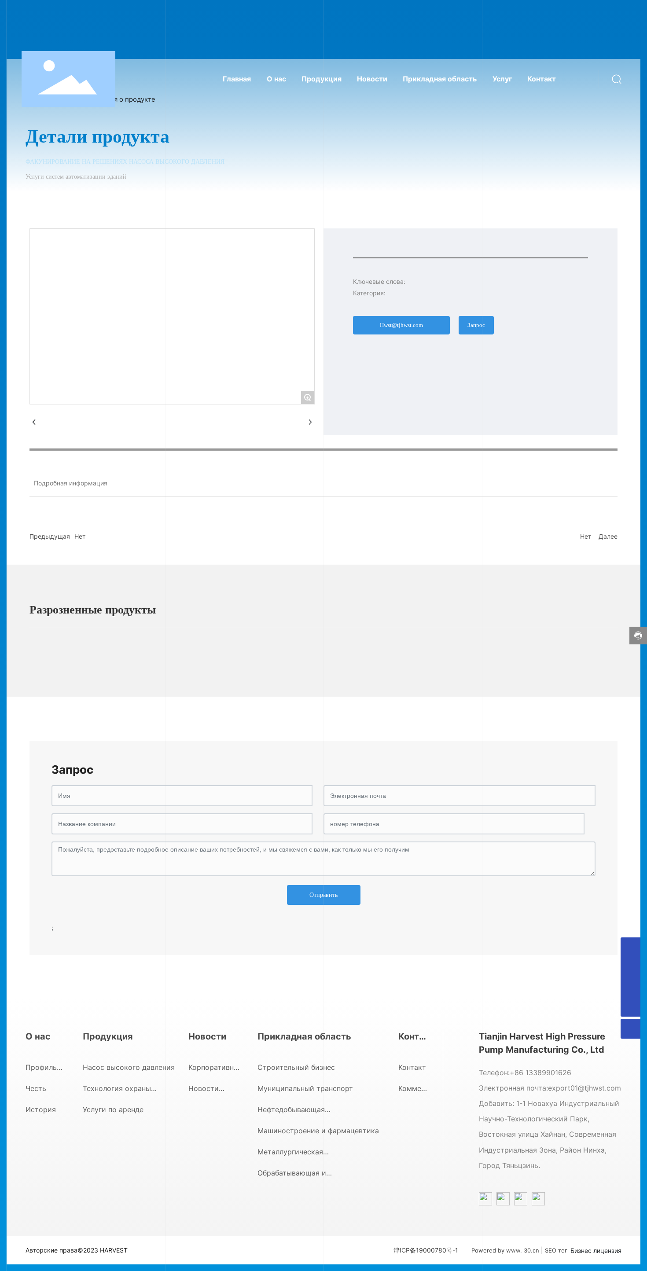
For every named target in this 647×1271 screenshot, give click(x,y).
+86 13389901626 (540, 1072)
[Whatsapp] (630, 967)
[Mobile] (630, 987)
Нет (79, 536)
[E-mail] (630, 947)
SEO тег (556, 1250)
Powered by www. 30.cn (505, 1250)
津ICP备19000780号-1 (425, 1250)
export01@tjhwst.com (584, 1088)
